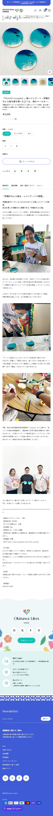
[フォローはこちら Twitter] (22, 630)
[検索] (36, 10)
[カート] (45, 10)
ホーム (3, 17)
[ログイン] (40, 10)
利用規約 (5, 757)
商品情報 (14, 185)
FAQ (3, 746)
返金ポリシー (7, 768)
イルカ (6, 133)
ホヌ (29, 133)
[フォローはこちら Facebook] (30, 630)
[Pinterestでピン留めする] (21, 171)
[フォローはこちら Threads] (39, 630)
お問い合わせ (7, 750)
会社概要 (5, 753)
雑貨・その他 (19, 17)
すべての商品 (6, 17)
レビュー (40, 185)
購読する (45, 719)
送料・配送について (27, 185)
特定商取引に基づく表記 (10, 765)
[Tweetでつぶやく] (15, 171)
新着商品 (14, 17)
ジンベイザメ (18, 133)
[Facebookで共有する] (28, 171)
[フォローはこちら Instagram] (14, 630)
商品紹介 (5, 185)
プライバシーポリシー (10, 761)
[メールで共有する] (35, 171)
